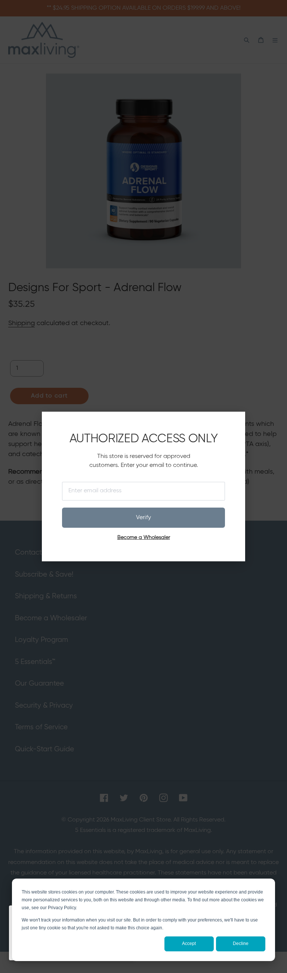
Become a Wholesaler (143, 537)
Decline (241, 943)
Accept (189, 943)
